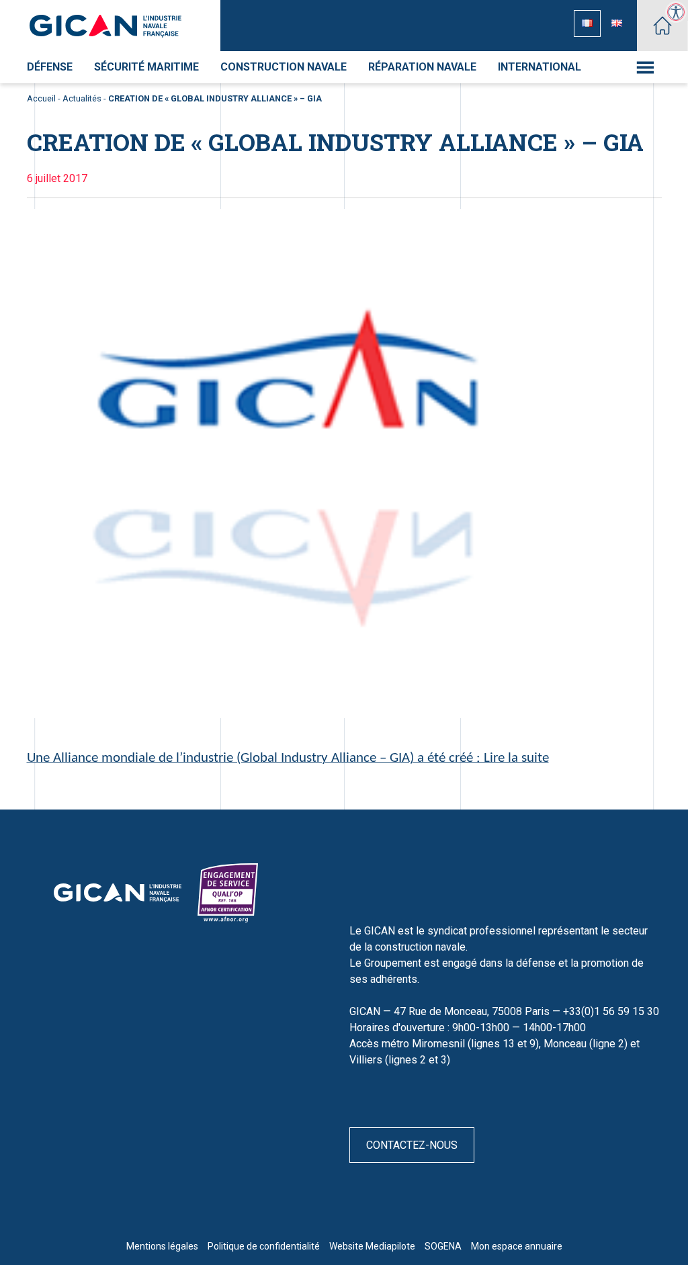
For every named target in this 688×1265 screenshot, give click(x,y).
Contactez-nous (412, 1145)
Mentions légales (162, 1246)
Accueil (41, 98)
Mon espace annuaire (516, 1246)
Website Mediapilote (372, 1246)
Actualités (81, 98)
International (539, 66)
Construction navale (283, 66)
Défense (50, 66)
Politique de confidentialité (264, 1246)
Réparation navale (422, 66)
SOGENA (443, 1246)
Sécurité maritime (146, 66)
